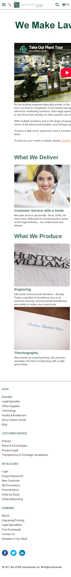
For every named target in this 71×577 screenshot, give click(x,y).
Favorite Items (10, 489)
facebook (5, 553)
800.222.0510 (10, 4)
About (5, 515)
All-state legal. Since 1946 (28, 5)
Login (5, 471)
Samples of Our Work (14, 538)
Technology (9, 410)
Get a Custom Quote (14, 419)
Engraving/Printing (13, 520)
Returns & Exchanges (14, 445)
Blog (4, 424)
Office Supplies (11, 406)
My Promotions (11, 485)
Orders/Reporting (12, 499)
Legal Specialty (11, 401)
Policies (6, 441)
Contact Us (8, 534)
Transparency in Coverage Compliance (25, 454)
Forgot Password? (12, 476)
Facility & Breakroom (14, 415)
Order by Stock (11, 494)
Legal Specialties (12, 524)
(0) (67, 4)
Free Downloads (11, 529)
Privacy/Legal (10, 450)
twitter (13, 553)
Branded (7, 396)
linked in (22, 553)
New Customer (11, 480)
